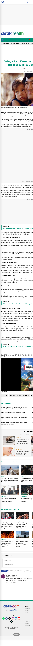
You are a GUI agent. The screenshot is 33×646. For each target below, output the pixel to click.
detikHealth (4, 56)
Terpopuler (6, 43)
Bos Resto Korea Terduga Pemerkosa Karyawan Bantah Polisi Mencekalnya (9, 500)
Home (7, 40)
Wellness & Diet (24, 40)
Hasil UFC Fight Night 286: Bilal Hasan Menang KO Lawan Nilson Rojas (22, 525)
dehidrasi (12, 395)
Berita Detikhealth (14, 56)
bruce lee (4, 395)
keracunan (26, 395)
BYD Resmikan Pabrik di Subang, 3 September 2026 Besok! (22, 544)
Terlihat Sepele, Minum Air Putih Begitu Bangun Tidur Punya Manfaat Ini (14, 423)
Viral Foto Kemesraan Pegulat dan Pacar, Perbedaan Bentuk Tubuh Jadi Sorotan (9, 480)
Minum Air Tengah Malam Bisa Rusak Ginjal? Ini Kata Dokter (14, 413)
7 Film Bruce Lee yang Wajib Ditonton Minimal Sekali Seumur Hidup (14, 418)
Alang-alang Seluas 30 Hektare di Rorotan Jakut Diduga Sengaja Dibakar (7, 544)
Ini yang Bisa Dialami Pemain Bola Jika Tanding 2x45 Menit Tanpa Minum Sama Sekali (14, 408)
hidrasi (19, 395)
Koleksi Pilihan (15, 43)
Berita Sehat (14, 40)
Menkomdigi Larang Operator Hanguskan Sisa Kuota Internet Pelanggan (7, 525)
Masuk (29, 1)
